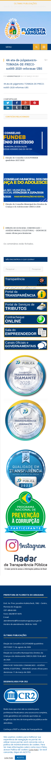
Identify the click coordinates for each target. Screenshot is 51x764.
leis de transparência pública (29, 719)
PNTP (15, 729)
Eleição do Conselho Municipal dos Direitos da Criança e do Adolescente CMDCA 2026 (26, 6)
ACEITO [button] (20, 757)
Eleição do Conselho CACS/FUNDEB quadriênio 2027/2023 (22, 158)
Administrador (13, 76)
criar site (21, 709)
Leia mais (33, 749)
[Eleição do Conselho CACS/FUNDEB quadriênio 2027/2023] (25, 141)
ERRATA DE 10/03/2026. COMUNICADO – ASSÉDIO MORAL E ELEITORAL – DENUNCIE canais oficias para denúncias (26, 230)
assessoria (34, 712)
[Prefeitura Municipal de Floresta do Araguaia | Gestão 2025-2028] (25, 28)
